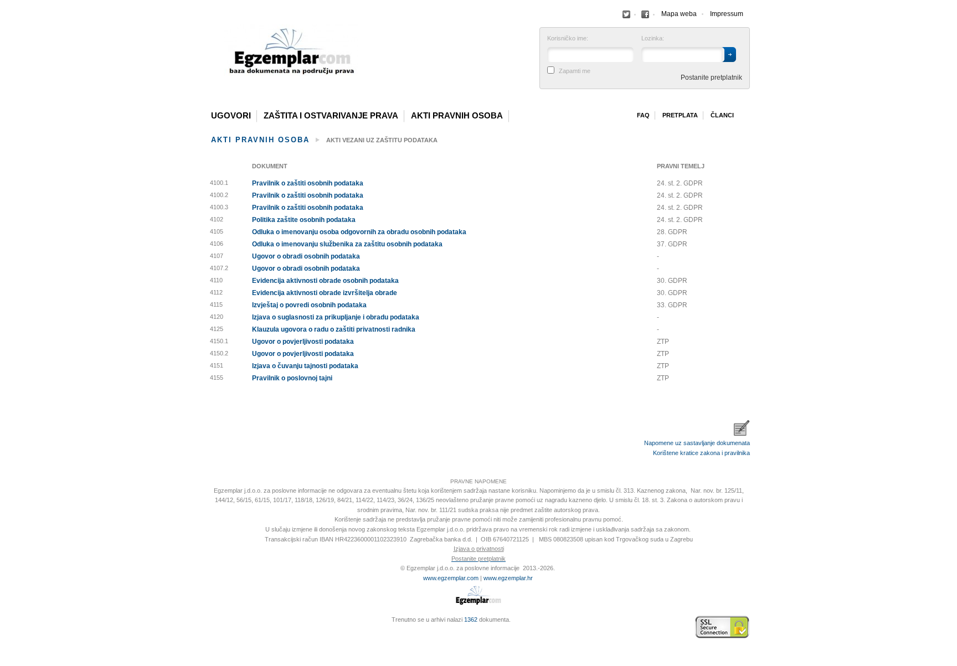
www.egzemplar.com (450, 578)
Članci (722, 115)
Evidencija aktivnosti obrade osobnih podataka (325, 281)
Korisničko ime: (567, 38)
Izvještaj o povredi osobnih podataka (309, 305)
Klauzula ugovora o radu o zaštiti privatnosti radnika (333, 329)
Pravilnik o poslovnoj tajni (292, 378)
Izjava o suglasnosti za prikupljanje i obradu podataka (335, 317)
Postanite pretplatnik (711, 77)
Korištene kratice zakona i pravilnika (701, 453)
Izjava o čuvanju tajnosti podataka (305, 366)
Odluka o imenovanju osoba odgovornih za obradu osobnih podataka (359, 232)
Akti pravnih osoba (457, 115)
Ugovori (231, 115)
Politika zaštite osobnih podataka (304, 220)
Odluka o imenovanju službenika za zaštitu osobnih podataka (347, 244)
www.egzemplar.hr (508, 578)
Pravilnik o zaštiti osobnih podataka (307, 183)
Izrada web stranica (210, 627)
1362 (470, 619)
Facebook (626, 14)
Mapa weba (679, 14)
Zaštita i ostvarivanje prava (331, 115)
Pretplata (680, 115)
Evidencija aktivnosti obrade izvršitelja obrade (324, 293)
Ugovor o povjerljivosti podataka (303, 341)
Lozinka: (652, 38)
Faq (643, 115)
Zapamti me (574, 71)
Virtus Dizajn (210, 633)
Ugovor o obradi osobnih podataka (306, 256)
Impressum (726, 14)
